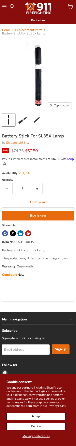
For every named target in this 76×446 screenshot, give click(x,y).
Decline (36, 426)
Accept (36, 416)
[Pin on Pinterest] (28, 233)
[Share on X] (13, 233)
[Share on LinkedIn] (20, 233)
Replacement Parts (29, 30)
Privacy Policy (57, 406)
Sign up (60, 349)
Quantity (7, 179)
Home (6, 30)
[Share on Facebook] (5, 233)
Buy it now (38, 216)
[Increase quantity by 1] (37, 188)
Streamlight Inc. (17, 143)
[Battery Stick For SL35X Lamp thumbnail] (8, 119)
